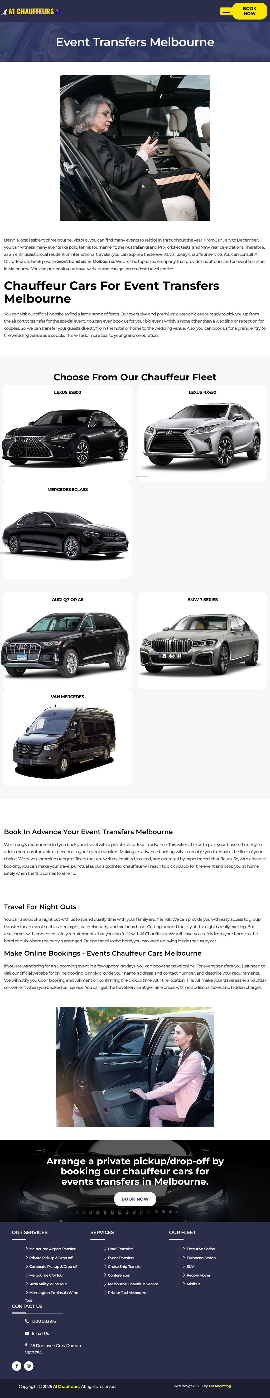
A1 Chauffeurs (66, 1386)
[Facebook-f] (16, 1366)
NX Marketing (220, 1386)
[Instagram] (28, 1366)
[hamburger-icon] (226, 11)
